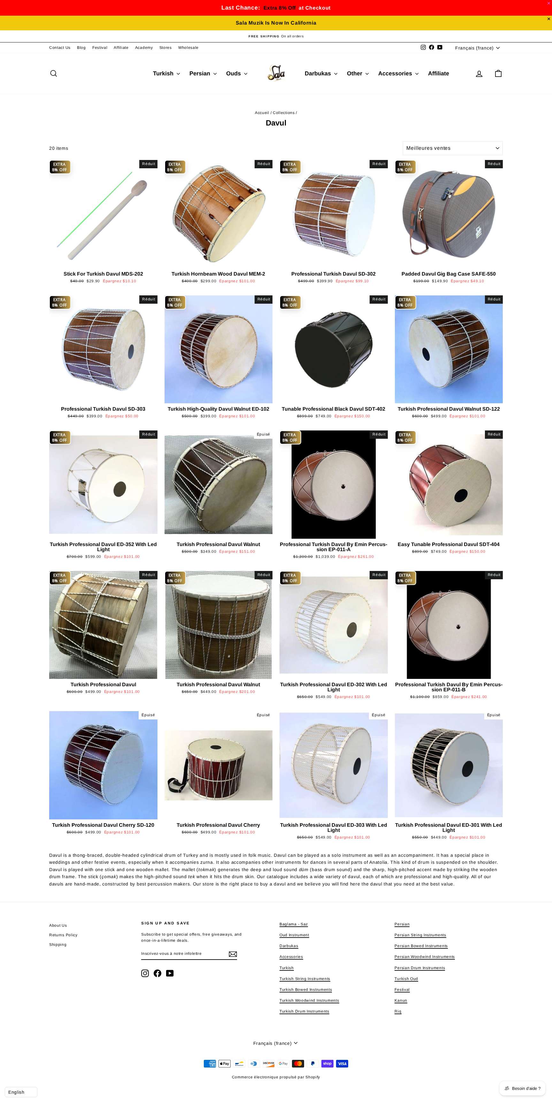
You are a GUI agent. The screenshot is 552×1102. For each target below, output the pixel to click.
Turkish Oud (406, 979)
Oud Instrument (294, 935)
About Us (58, 925)
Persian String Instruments (420, 935)
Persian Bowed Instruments (421, 946)
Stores (165, 47)
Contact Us (60, 47)
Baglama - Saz (294, 924)
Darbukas (319, 73)
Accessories (396, 73)
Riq (398, 1011)
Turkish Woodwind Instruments (309, 1000)
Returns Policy (63, 935)
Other (355, 73)
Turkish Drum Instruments (304, 1011)
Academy (144, 47)
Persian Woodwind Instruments (425, 956)
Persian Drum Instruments (420, 968)
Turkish (164, 73)
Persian (200, 73)
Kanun (401, 1000)
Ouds (234, 73)
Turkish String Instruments (305, 979)
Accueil (262, 112)
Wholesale (188, 47)
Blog (81, 47)
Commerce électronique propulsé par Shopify (276, 1077)
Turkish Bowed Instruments (306, 989)
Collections (284, 112)
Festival (100, 47)
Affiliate (121, 47)
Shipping (58, 944)
